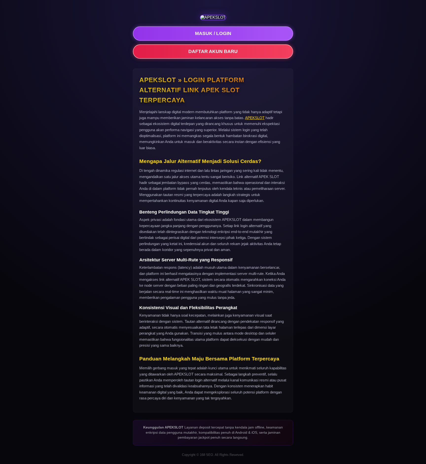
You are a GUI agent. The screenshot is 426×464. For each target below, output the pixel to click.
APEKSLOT (255, 118)
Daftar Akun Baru (213, 51)
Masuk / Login (213, 33)
